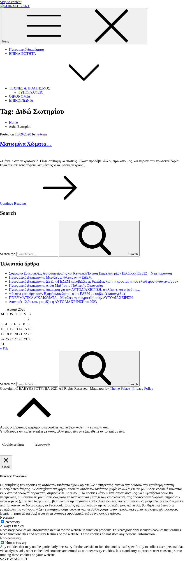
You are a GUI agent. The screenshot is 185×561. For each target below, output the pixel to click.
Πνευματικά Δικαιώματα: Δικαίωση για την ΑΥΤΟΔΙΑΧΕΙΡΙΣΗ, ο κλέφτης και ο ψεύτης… (74, 289)
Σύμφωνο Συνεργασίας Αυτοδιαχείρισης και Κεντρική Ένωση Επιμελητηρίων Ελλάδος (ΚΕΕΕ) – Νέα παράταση (90, 273)
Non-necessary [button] (10, 538)
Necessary (12, 522)
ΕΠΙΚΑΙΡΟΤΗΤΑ (22, 53)
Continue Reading (13, 203)
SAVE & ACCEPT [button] (14, 559)
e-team (42, 134)
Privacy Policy (142, 388)
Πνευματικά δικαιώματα (26, 49)
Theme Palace (120, 388)
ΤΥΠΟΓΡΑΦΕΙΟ (31, 92)
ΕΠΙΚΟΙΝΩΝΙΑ (21, 100)
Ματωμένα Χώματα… (26, 144)
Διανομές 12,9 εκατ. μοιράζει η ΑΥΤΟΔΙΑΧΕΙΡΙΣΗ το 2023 (53, 302)
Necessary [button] (7, 517)
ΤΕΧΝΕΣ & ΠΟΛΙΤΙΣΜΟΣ (29, 88)
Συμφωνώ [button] (42, 444)
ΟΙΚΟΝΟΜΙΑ (19, 96)
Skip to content (10, 2)
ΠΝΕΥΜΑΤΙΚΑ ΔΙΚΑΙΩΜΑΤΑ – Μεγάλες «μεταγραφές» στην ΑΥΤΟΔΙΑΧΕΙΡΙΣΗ (71, 298)
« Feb (4, 348)
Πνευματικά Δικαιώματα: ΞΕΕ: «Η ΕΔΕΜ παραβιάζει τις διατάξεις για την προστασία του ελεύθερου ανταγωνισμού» (93, 281)
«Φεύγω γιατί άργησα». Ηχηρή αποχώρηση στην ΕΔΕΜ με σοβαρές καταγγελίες (67, 293)
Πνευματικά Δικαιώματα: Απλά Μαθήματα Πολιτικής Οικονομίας (56, 285)
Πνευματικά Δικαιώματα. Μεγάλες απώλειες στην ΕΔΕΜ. (50, 277)
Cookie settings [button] (13, 444)
